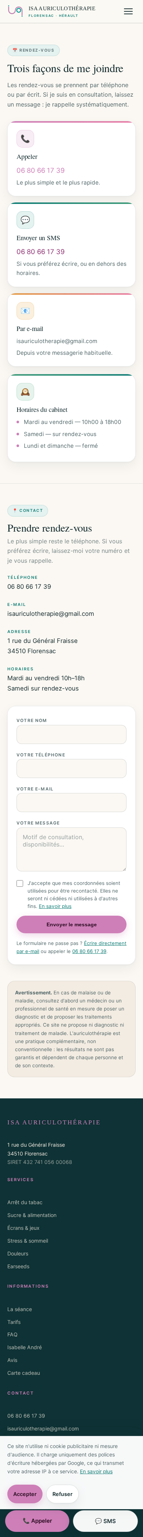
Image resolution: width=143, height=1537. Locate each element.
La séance (19, 1309)
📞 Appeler (37, 1520)
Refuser (62, 1494)
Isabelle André (24, 1347)
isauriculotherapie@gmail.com (50, 613)
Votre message (38, 823)
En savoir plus (55, 906)
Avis (12, 1360)
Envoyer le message (72, 924)
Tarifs (14, 1322)
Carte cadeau (23, 1373)
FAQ (12, 1334)
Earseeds (18, 1266)
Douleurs (17, 1253)
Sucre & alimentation (31, 1215)
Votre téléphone (40, 755)
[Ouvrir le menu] (128, 11)
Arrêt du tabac (25, 1202)
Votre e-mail (35, 789)
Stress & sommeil (27, 1241)
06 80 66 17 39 (29, 586)
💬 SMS (105, 1521)
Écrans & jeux (23, 1228)
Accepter (25, 1494)
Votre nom (31, 720)
